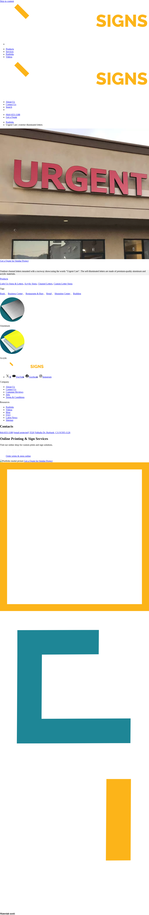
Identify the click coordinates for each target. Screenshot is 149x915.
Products (10, 49)
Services (10, 51)
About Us (10, 102)
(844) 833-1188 (13, 114)
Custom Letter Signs (63, 283)
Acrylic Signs (30, 283)
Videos (9, 57)
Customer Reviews (14, 392)
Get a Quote (11, 117)
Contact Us (11, 104)
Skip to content (7, 1)
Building (77, 293)
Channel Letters (45, 283)
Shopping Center (62, 293)
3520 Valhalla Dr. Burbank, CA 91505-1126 (50, 432)
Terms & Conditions (15, 397)
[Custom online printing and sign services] (14, 453)
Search (9, 107)
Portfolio (10, 54)
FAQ (8, 415)
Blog (8, 412)
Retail (49, 293)
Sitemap (9, 420)
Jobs (8, 394)
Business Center (15, 293)
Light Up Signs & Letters (11, 283)
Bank (2, 293)
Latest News (11, 417)
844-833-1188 (6, 432)
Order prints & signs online (18, 456)
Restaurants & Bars (34, 293)
